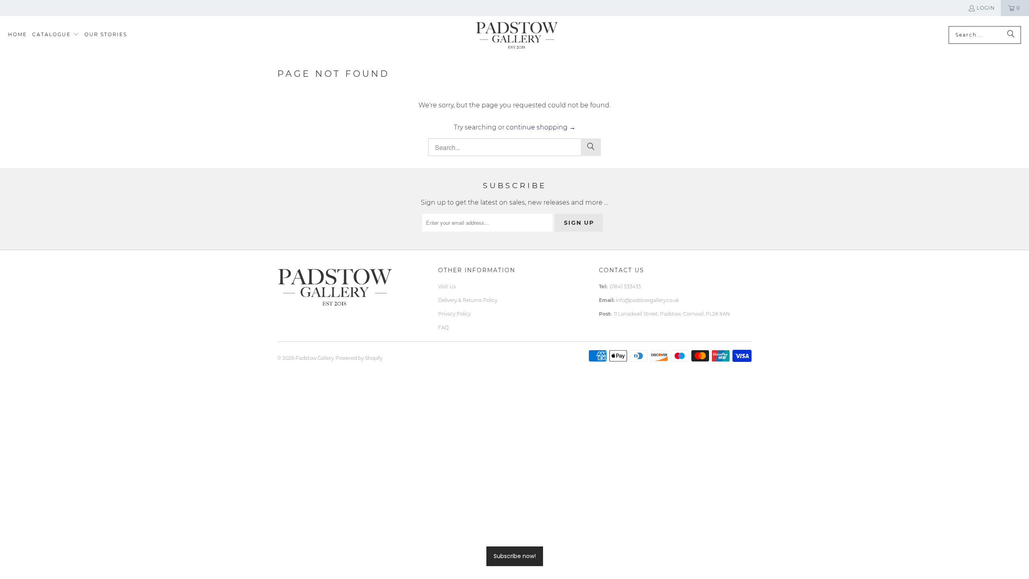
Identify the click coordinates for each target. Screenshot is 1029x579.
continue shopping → (541, 127)
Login (986, 8)
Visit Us (447, 286)
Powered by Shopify (359, 358)
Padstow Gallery (314, 358)
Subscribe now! (515, 556)
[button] (55, 35)
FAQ (443, 327)
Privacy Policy (454, 314)
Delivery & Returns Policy (467, 300)
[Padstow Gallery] (517, 34)
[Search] (1011, 35)
